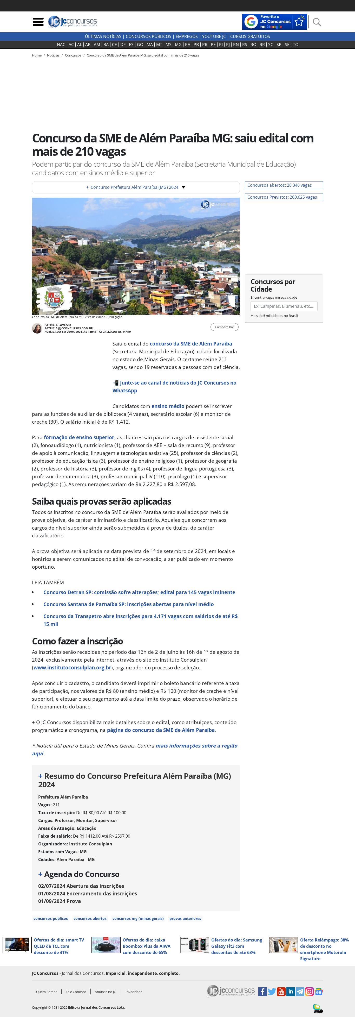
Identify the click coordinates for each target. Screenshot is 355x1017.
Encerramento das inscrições (87, 893)
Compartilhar (224, 327)
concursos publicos (51, 918)
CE (114, 44)
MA (150, 44)
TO (295, 44)
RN (236, 44)
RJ (228, 44)
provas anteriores (185, 918)
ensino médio (168, 406)
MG (178, 44)
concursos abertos (90, 918)
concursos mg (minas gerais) (138, 918)
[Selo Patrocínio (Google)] (274, 21)
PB (196, 44)
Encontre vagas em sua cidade (274, 297)
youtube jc (214, 36)
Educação (86, 828)
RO (253, 44)
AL (79, 44)
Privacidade (133, 991)
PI (221, 44)
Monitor (84, 820)
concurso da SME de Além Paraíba (191, 343)
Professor (64, 820)
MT (159, 44)
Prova (59, 901)
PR (204, 44)
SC (270, 44)
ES (131, 44)
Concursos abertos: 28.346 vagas (279, 185)
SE (287, 44)
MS (169, 44)
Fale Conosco (76, 991)
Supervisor (106, 820)
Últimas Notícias (103, 36)
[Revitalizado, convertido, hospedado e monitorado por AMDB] (318, 1008)
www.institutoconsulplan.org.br (72, 667)
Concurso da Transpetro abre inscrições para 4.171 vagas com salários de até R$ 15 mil (140, 620)
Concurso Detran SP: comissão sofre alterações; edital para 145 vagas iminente (139, 592)
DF (123, 44)
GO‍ (140, 44)
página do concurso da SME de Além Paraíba (161, 729)
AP (87, 44)
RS (244, 44)
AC (71, 44)
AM (97, 44)
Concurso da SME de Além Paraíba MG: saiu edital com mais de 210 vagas (143, 55)
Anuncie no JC (105, 991)
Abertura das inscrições (81, 885)
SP (279, 44)
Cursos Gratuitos (250, 36)
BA (106, 44)
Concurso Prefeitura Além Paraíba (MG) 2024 (132, 187)
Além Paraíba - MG (76, 859)
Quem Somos (46, 991)
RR (262, 44)
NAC (61, 44)
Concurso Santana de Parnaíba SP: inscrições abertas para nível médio (128, 604)
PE (213, 44)
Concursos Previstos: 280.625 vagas (282, 197)
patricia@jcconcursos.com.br (68, 328)
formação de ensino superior (79, 437)
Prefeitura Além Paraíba (63, 797)
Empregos (187, 36)
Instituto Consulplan (90, 844)
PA (187, 44)
